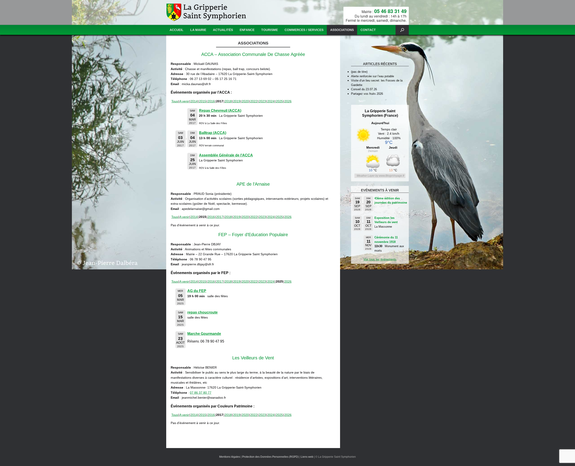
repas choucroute (202, 312)
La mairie (198, 30)
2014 (194, 101)
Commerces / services (304, 30)
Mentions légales (229, 456)
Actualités (223, 30)
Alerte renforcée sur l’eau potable (372, 76)
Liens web (307, 456)
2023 (262, 101)
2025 (279, 101)
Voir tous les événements (379, 259)
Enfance (247, 30)
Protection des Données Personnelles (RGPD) (270, 456)
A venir (184, 101)
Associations (342, 30)
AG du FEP (196, 291)
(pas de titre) (359, 71)
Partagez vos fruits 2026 (367, 93)
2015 (202, 101)
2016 (211, 101)
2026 (288, 101)
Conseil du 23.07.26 (364, 89)
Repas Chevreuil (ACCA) (220, 110)
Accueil (177, 30)
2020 (245, 101)
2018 (228, 101)
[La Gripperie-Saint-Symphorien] (206, 12)
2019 (236, 101)
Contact (368, 30)
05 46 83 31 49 (390, 11)
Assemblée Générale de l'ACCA (226, 155)
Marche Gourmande (204, 334)
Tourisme (269, 30)
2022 (253, 101)
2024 (270, 101)
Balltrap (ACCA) (212, 133)
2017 (219, 217)
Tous (174, 101)
